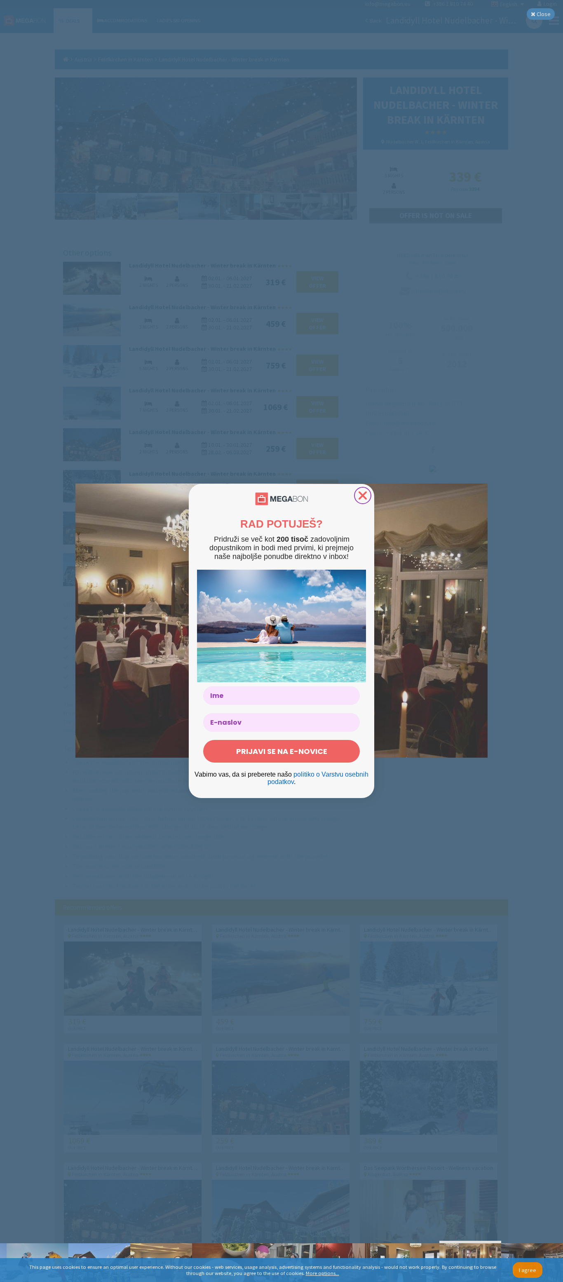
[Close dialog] (362, 495)
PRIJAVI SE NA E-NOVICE (281, 751)
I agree (527, 1270)
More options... (322, 1273)
